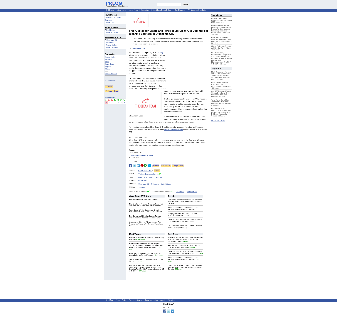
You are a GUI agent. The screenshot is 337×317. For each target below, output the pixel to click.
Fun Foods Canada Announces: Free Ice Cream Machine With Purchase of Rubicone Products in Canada (185, 201)
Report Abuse (192, 192)
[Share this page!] (168, 312)
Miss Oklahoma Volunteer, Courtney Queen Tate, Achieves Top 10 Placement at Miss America (146, 205)
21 (115, 103)
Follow (156, 171)
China (107, 69)
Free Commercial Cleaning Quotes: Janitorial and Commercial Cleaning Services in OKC (145, 217)
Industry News (110, 80)
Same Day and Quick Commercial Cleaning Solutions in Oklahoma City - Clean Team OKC (145, 211)
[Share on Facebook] (130, 165)
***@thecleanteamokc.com (148, 174)
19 (121, 103)
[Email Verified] (160, 174)
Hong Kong (109, 64)
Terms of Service (135, 300)
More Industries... (113, 32)
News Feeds (133, 10)
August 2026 (110, 97)
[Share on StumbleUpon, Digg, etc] (145, 165)
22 (112, 103)
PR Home (110, 10)
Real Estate (110, 30)
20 (118, 103)
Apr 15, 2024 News (218, 121)
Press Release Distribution (117, 6)
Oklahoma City (112, 40)
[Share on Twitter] (134, 165)
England (108, 67)
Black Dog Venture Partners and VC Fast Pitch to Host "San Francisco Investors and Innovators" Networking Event (185, 239)
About (162, 300)
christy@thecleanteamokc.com (141, 155)
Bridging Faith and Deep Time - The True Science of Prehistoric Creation (182, 214)
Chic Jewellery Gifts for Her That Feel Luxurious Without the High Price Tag (185, 227)
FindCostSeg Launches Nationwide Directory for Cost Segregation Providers (185, 246)
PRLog (160, 53)
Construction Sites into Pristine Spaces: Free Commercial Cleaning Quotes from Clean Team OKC (146, 224)
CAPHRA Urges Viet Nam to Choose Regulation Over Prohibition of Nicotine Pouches (185, 221)
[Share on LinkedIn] (138, 165)
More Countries (111, 74)
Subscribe (145, 10)
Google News (178, 166)
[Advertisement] (188, 70)
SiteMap (109, 300)
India (107, 62)
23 (109, 103)
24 (106, 103)
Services (141, 187)
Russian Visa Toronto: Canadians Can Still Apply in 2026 (221, 20)
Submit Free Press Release (161, 10)
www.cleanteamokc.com (173, 130)
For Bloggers (180, 10)
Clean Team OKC (138, 48)
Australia (108, 59)
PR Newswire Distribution (197, 10)
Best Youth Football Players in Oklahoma (143, 200)
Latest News (121, 10)
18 (124, 103)
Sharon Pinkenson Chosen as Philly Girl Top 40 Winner (221, 47)
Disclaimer (180, 192)
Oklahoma (110, 43)
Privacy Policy (121, 300)
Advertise (171, 300)
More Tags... (111, 22)
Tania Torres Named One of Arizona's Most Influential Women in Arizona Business (183, 208)
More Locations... (113, 47)
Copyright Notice (151, 300)
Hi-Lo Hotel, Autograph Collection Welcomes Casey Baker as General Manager (145, 254)
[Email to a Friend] (149, 165)
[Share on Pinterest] (142, 165)
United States (111, 45)
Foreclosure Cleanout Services (150, 177)
